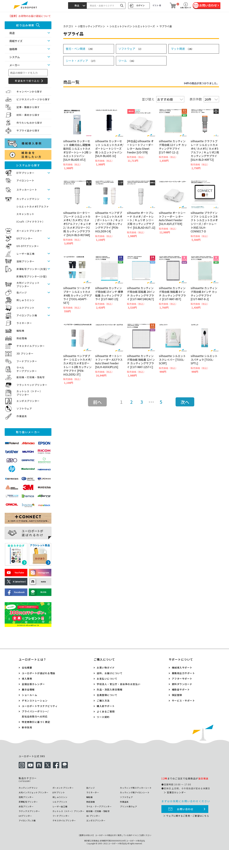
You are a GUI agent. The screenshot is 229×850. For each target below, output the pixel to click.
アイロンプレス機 (27, 315)
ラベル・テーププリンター (99, 806)
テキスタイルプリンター (31, 346)
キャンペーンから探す (29, 91)
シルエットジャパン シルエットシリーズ (132, 26)
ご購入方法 (103, 700)
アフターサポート (182, 678)
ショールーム (29, 695)
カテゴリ (68, 26)
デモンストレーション (35, 700)
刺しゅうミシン (26, 300)
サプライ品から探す (28, 130)
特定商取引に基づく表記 (36, 722)
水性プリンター (26, 806)
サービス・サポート (183, 700)
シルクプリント (26, 307)
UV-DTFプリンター (28, 246)
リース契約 (103, 717)
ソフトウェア (24, 408)
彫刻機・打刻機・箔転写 (31, 377)
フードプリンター (27, 361)
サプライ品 (165, 26)
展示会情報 (28, 689)
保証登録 (177, 695)
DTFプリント (58, 792)
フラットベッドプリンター (32, 384)
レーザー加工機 (26, 253)
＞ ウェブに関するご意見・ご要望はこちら (186, 815)
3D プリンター (25, 353)
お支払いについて (107, 678)
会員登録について (107, 695)
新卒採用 (27, 727)
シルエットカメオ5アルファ (32, 206)
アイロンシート (25, 180)
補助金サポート (181, 689)
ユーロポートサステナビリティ (40, 706)
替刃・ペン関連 (80, 49)
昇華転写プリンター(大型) (32, 269)
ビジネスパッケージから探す (33, 99)
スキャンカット (25, 214)
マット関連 (182, 49)
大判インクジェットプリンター (33, 792)
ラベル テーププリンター (27, 369)
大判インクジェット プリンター (28, 284)
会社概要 (27, 667)
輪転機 (20, 330)
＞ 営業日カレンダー (175, 792)
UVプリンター (25, 238)
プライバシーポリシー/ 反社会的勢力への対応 (35, 714)
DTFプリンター (25, 172)
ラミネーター (24, 323)
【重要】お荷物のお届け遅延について (29, 16)
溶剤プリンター (26, 261)
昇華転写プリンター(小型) (31, 276)
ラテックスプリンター (29, 811)
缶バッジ (22, 292)
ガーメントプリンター (29, 230)
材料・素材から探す (28, 115)
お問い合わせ (185, 809)
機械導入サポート (182, 667)
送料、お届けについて (109, 673)
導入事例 (27, 678)
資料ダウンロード (182, 684)
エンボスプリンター (28, 400)
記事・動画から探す (28, 107)
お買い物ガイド (106, 667)
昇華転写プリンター (28, 801)
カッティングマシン (28, 198)
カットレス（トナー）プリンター (68, 811)
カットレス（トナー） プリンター (29, 393)
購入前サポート (106, 706)
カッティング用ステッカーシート (136, 787)
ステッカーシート (27, 189)
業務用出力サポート (183, 673)
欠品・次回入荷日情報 (109, 689)
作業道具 (22, 416)
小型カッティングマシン (91, 26)
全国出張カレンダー (33, 684)
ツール (127, 61)
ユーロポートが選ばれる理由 (38, 673)
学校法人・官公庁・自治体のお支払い (119, 684)
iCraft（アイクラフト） (30, 221)
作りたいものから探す (29, 122)
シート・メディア (81, 61)
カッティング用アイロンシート (134, 792)
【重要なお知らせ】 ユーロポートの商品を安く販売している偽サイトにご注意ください (114, 835)
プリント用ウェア (128, 806)
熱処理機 (22, 338)
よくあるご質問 (106, 711)
